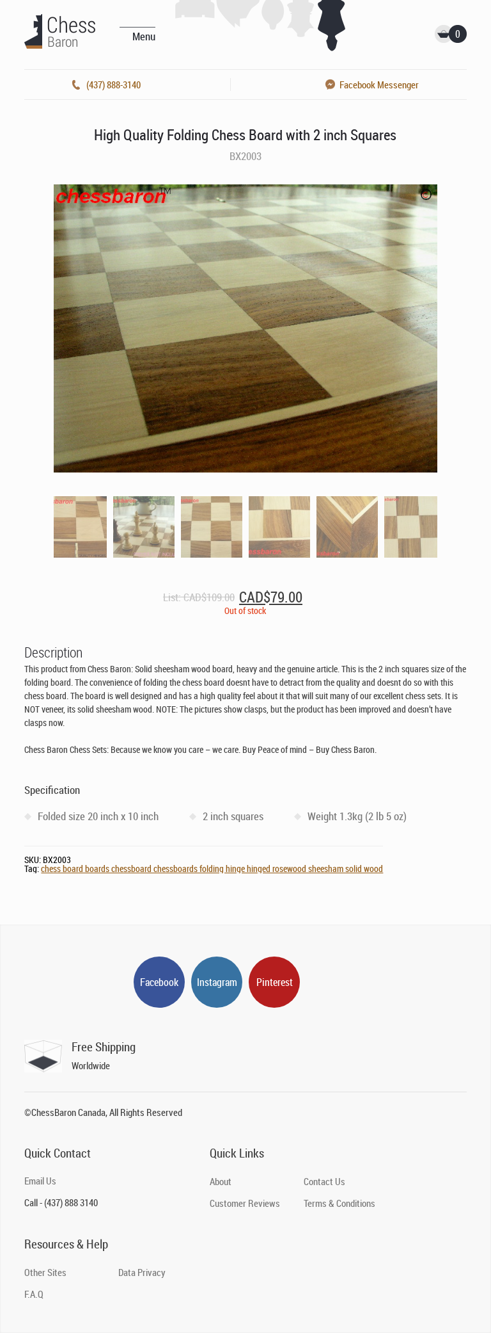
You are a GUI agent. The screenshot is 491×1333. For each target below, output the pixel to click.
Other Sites (45, 1272)
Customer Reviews (245, 1203)
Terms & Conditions (339, 1203)
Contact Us (324, 1181)
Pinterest (274, 982)
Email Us (40, 1180)
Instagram (217, 982)
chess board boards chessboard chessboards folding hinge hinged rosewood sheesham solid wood (212, 868)
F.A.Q (33, 1294)
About (220, 1181)
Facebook (159, 982)
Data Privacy (142, 1272)
